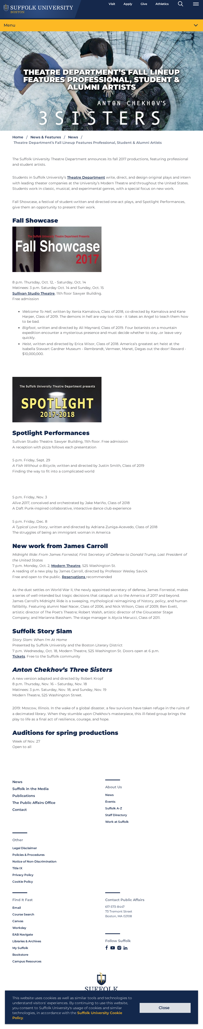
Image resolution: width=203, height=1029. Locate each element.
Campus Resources (26, 961)
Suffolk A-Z (113, 808)
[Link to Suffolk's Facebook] (106, 948)
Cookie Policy (22, 881)
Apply (128, 4)
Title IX (17, 868)
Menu (9, 25)
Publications (23, 795)
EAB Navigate (22, 934)
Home (17, 137)
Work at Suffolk (117, 822)
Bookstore (20, 954)
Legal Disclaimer (24, 848)
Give (144, 4)
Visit (112, 4)
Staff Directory (116, 815)
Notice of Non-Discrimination (34, 861)
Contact (19, 809)
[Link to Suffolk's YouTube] (112, 948)
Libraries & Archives (26, 941)
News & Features (45, 137)
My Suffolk (20, 948)
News (73, 137)
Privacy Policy (22, 875)
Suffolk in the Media (30, 789)
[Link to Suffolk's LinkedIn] (125, 948)
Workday (19, 928)
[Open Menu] (195, 3)
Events (110, 801)
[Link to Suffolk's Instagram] (119, 948)
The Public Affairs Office (33, 802)
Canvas (17, 921)
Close (164, 1007)
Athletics (162, 4)
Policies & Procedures (28, 855)
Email (16, 908)
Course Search (23, 914)
